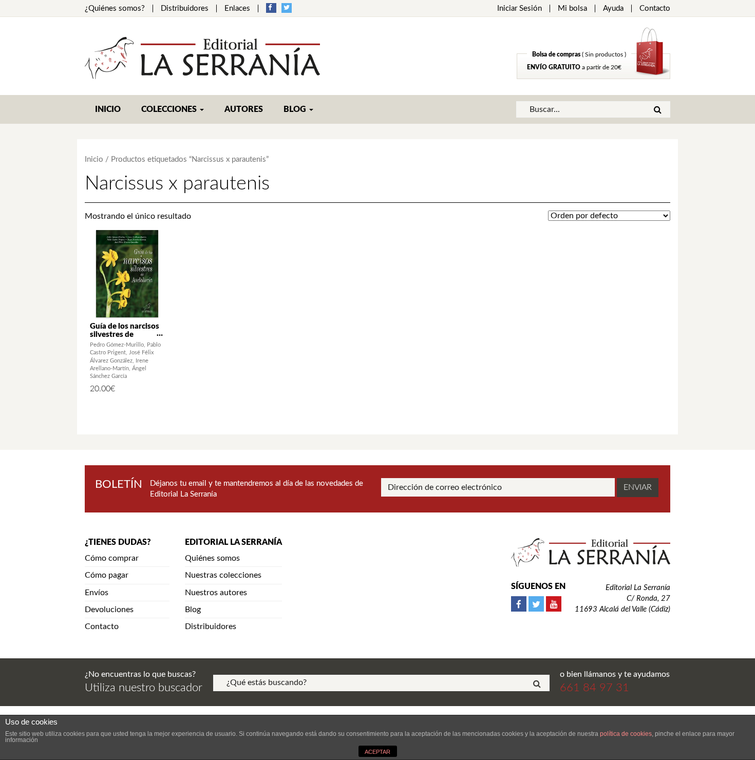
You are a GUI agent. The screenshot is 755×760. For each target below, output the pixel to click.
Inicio (108, 109)
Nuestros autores (216, 592)
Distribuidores (185, 8)
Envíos (96, 592)
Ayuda (613, 8)
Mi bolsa (572, 8)
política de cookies (626, 733)
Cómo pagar (106, 575)
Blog (296, 109)
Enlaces (237, 8)
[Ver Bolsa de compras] (593, 76)
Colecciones (170, 109)
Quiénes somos (212, 558)
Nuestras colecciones (223, 575)
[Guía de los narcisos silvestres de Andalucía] (127, 273)
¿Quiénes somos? (115, 8)
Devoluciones (109, 609)
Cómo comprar (112, 558)
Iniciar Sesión (519, 8)
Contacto (654, 8)
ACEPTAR (377, 752)
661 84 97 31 (594, 687)
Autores (243, 109)
